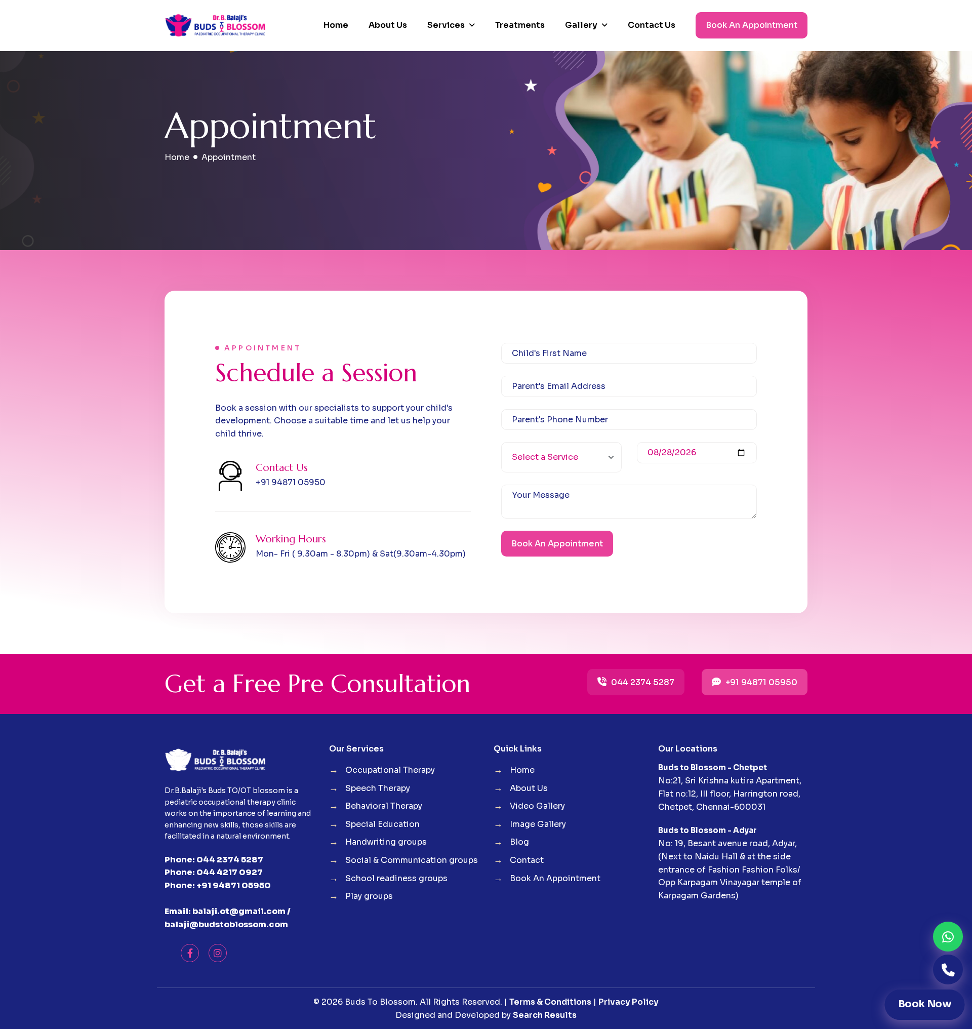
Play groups (369, 896)
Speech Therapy (377, 788)
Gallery (581, 25)
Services (446, 25)
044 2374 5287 (641, 682)
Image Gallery (538, 824)
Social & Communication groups (411, 860)
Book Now (925, 1004)
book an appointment (751, 25)
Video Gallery (537, 806)
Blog (519, 842)
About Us (388, 25)
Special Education (382, 824)
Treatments (520, 25)
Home (335, 25)
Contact (527, 860)
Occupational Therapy (390, 770)
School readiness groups (396, 878)
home (177, 157)
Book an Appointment (557, 543)
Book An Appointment (555, 878)
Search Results (545, 1015)
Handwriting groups (386, 842)
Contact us (651, 25)
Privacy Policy (628, 1002)
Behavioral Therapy (383, 806)
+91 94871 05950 (760, 682)
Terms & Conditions (550, 1002)
